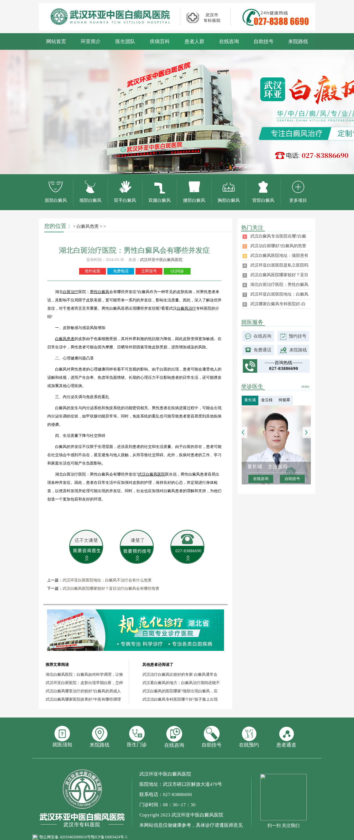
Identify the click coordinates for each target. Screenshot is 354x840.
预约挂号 (297, 336)
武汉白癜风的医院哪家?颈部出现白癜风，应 (180, 691)
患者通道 (286, 745)
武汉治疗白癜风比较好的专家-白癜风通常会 (179, 674)
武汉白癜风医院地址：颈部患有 (279, 255)
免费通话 (262, 350)
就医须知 (62, 744)
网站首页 (56, 41)
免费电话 (121, 271)
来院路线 (298, 41)
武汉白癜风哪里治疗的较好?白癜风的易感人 (83, 691)
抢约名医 (92, 271)
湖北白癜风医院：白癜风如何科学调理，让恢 (84, 674)
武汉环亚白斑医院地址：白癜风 (279, 294)
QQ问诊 (177, 271)
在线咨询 (229, 41)
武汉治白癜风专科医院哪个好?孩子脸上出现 (180, 699)
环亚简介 (91, 41)
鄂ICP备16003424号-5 (109, 837)
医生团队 (125, 41)
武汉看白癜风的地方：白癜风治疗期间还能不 (181, 683)
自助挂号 (264, 41)
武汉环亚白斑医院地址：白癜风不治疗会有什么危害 (107, 580)
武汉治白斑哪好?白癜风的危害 (278, 246)
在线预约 (249, 745)
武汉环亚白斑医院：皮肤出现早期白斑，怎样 (84, 683)
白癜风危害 (88, 226)
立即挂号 (149, 271)
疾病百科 (160, 41)
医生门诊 (137, 744)
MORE (305, 386)
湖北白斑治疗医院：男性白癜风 (279, 284)
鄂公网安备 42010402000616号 (65, 837)
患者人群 (194, 41)
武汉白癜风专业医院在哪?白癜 (278, 236)
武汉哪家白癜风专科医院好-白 (278, 304)
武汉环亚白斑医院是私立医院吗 (279, 265)
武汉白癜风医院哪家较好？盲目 (279, 275)
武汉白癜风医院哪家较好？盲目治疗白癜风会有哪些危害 (111, 588)
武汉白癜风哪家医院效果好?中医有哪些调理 (83, 699)
